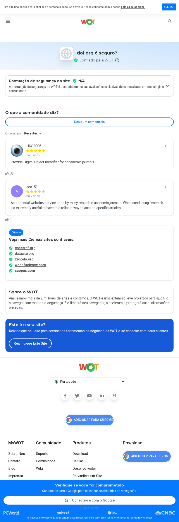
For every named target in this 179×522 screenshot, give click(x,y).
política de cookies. (133, 7)
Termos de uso (120, 518)
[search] (170, 21)
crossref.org (25, 248)
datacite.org (24, 254)
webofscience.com (30, 265)
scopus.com (25, 271)
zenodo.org (24, 259)
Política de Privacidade (141, 518)
